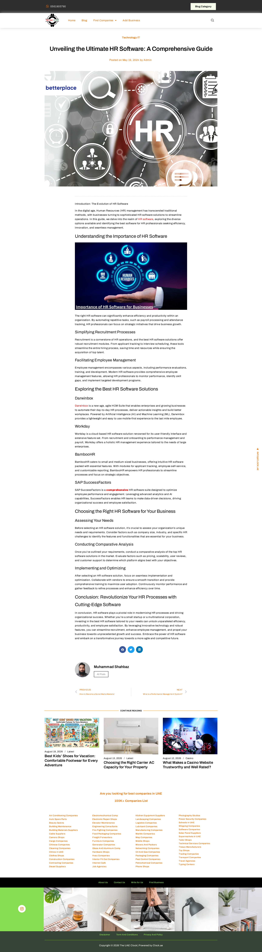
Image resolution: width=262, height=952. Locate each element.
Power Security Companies (192, 819)
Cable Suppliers (57, 834)
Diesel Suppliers (57, 866)
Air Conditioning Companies (63, 815)
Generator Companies (103, 845)
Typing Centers (186, 864)
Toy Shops (184, 850)
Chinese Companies (59, 845)
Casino (189, 758)
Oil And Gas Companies (148, 852)
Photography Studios (189, 815)
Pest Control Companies (148, 859)
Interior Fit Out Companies (105, 859)
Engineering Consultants (105, 826)
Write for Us (137, 882)
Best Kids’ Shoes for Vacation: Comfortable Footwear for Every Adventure (71, 760)
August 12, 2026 (172, 758)
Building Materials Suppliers (63, 830)
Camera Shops (56, 837)
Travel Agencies (187, 861)
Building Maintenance (60, 826)
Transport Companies (190, 857)
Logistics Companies (146, 823)
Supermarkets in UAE (190, 836)
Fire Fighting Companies (105, 830)
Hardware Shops (100, 852)
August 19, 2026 (54, 751)
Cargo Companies (58, 841)
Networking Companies (147, 848)
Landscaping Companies (148, 819)
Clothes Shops (56, 855)
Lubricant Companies (146, 826)
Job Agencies (99, 866)
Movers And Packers (146, 845)
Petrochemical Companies (149, 863)
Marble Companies (145, 834)
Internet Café (99, 863)
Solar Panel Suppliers (190, 833)
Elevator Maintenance (103, 823)
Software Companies (189, 829)
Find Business (156, 882)
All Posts (101, 674)
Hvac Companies (101, 855)
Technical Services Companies (194, 843)
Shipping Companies (189, 826)
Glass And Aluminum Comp (106, 848)
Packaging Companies (147, 855)
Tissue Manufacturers (190, 847)
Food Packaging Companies (106, 834)
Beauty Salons (56, 823)
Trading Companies (189, 854)
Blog (84, 20)
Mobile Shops (142, 841)
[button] (212, 20)
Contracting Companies (61, 863)
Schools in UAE (186, 822)
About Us (103, 882)
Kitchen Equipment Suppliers (150, 815)
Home (72, 20)
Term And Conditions (127, 934)
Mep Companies (144, 837)
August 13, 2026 (113, 758)
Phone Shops (142, 866)
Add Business (131, 20)
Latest (70, 751)
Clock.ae (158, 945)
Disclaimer (104, 934)
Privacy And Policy (153, 934)
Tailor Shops (185, 840)
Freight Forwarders (102, 837)
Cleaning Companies (59, 848)
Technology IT (131, 37)
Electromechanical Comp (105, 815)
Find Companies (103, 20)
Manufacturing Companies (149, 830)
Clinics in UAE (56, 852)
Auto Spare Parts (58, 819)
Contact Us (119, 882)
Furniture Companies (103, 841)
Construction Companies (61, 859)
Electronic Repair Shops (104, 819)
